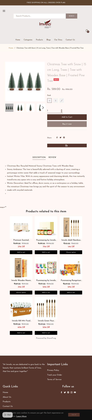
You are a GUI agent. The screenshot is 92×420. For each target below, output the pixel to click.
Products (6, 402)
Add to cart (21, 252)
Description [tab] (39, 157)
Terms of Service (54, 380)
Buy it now (67, 124)
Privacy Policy (53, 370)
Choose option (71, 252)
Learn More (21, 416)
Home (11, 48)
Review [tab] (53, 157)
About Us (7, 397)
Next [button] (43, 108)
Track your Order (54, 375)
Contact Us (8, 406)
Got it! (74, 414)
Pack (49, 95)
